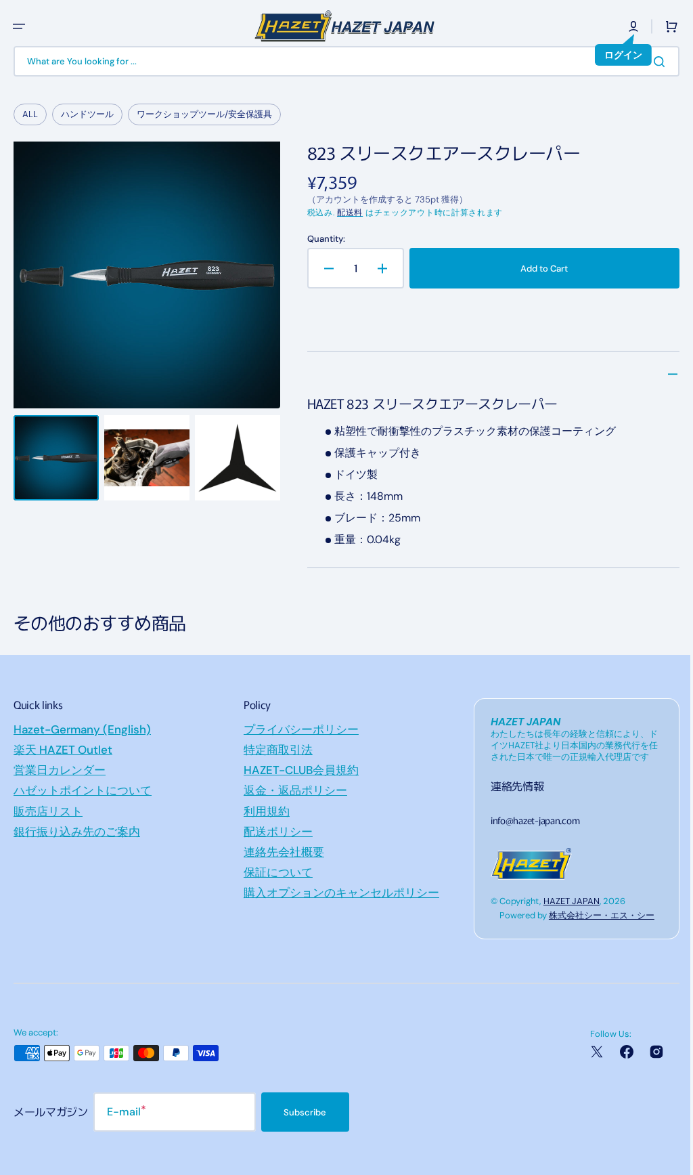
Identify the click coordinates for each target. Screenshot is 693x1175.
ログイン (613, 55)
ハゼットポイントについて (83, 790)
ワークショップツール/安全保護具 (204, 114)
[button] (19, 26)
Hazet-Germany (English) (82, 729)
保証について (274, 872)
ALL (30, 114)
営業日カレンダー (60, 770)
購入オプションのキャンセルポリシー (338, 892)
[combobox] (341, 61)
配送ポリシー (274, 831)
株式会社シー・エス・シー (595, 915)
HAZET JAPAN (565, 901)
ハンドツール (87, 114)
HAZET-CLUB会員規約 (297, 770)
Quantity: (322, 239)
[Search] (651, 62)
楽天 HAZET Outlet (63, 749)
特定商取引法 (274, 749)
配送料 (346, 212)
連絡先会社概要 (280, 852)
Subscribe (305, 1112)
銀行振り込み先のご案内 (77, 831)
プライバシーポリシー (297, 729)
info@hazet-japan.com (528, 820)
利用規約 (263, 811)
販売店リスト (48, 811)
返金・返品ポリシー (292, 790)
